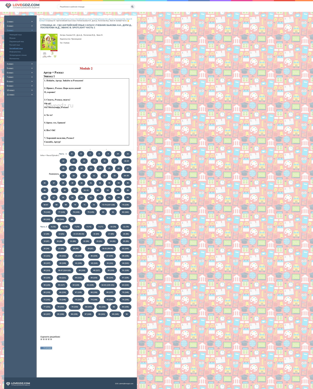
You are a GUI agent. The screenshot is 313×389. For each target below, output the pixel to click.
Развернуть (54, 174)
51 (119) (125, 270)
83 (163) (47, 219)
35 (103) (78, 256)
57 (54, 197)
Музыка (12, 38)
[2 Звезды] (44, 339)
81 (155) (102, 307)
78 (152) (60, 307)
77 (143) (61, 212)
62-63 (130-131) (108, 285)
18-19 (126, 161)
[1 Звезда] (41, 339)
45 (128, 183)
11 (128, 154)
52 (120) (47, 278)
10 (118, 154)
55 (128, 190)
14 (84, 161)
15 (94, 161)
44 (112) (125, 263)
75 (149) (109, 300)
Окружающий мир (16, 41)
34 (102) (62, 256)
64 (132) (125, 285)
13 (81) (61, 234)
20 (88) (59, 241)
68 (56, 205)
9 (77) (101, 227)
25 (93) (126, 241)
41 (91, 183)
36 (45, 183)
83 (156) (125, 307)
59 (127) (61, 285)
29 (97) (90, 248)
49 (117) (96, 270)
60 (82, 197)
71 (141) (47, 300)
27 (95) (61, 248)
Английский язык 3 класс (66, 19)
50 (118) (111, 270)
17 (115, 161)
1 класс (10, 22)
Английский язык (16, 48)
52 (98, 190)
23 (91, 168)
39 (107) (47, 263)
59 (72, 197)
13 (74, 161)
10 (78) (113, 227)
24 (100, 168)
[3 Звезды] (46, 339)
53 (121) (62, 278)
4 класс (10, 64)
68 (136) (94, 292)
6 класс (10, 73)
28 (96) (76, 248)
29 (74, 176)
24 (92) (113, 241)
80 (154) (88, 307)
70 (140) (125, 292)
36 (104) (94, 256)
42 (100, 183)
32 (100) (125, 248)
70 (75, 205)
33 (115, 176)
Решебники (47, 19)
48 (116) (82, 270)
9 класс (10, 86)
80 (103, 212)
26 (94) (46, 248)
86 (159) (74, 314)
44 (119, 183)
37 (54, 183)
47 (55, 190)
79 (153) (74, 307)
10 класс (11, 90)
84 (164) (60, 219)
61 (91, 197)
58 (63, 197)
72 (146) (62, 300)
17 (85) (111, 234)
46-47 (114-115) (64, 270)
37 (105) (109, 256)
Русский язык (14, 45)
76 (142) (47, 212)
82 (114, 307)
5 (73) (53, 227)
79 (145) (91, 212)
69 (66, 205)
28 (63, 176)
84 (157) (47, 314)
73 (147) (78, 300)
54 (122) (78, 278)
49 (75, 190)
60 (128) (76, 285)
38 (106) (125, 256)
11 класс (10, 95)
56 (45, 197)
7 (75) (77, 227)
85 (72, 219)
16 (105, 161)
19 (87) (46, 241)
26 (119, 168)
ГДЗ (40, 19)
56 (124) (109, 278)
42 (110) (94, 263)
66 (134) (62, 292)
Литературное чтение (18, 55)
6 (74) (65, 227)
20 (63, 168)
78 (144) (76, 212)
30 (84, 176)
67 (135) (78, 292)
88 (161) (101, 314)
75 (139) (125, 205)
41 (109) (78, 263)
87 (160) (88, 314)
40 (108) (62, 263)
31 (94, 176)
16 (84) (96, 234)
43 (109, 183)
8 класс (10, 81)
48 (65, 190)
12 (63, 161)
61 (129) (90, 285)
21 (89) (73, 241)
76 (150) (125, 300)
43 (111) (110, 263)
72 (94, 205)
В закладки (47, 348)
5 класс (10, 68)
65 (128, 197)
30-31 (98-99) (107, 248)
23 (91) (99, 241)
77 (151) (47, 307)
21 (72, 168)
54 (118, 190)
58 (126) (47, 285)
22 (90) (86, 241)
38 (63, 183)
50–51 (86, 190)
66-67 (46, 205)
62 (100, 197)
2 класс (10, 26)
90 (127, 314)
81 (113, 212)
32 (104, 176)
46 (45, 190)
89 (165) (115, 314)
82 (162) (125, 212)
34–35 (126, 176)
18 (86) (126, 234)
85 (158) (60, 314)
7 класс (10, 77)
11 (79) (126, 227)
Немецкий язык (15, 35)
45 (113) (47, 270)
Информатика (15, 52)
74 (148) (94, 300)
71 (84, 205)
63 (109, 197)
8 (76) (89, 227)
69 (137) (109, 292)
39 (72, 183)
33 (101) (47, 256)
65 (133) (47, 292)
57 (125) (125, 278)
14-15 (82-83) (78, 234)
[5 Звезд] (51, 339)
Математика (14, 59)
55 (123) (94, 278)
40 (82, 183)
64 (119, 197)
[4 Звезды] (49, 339)
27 (128, 168)
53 (108, 190)
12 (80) (46, 234)
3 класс (10, 30)
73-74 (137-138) (108, 205)
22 (82, 168)
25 (109, 168)
